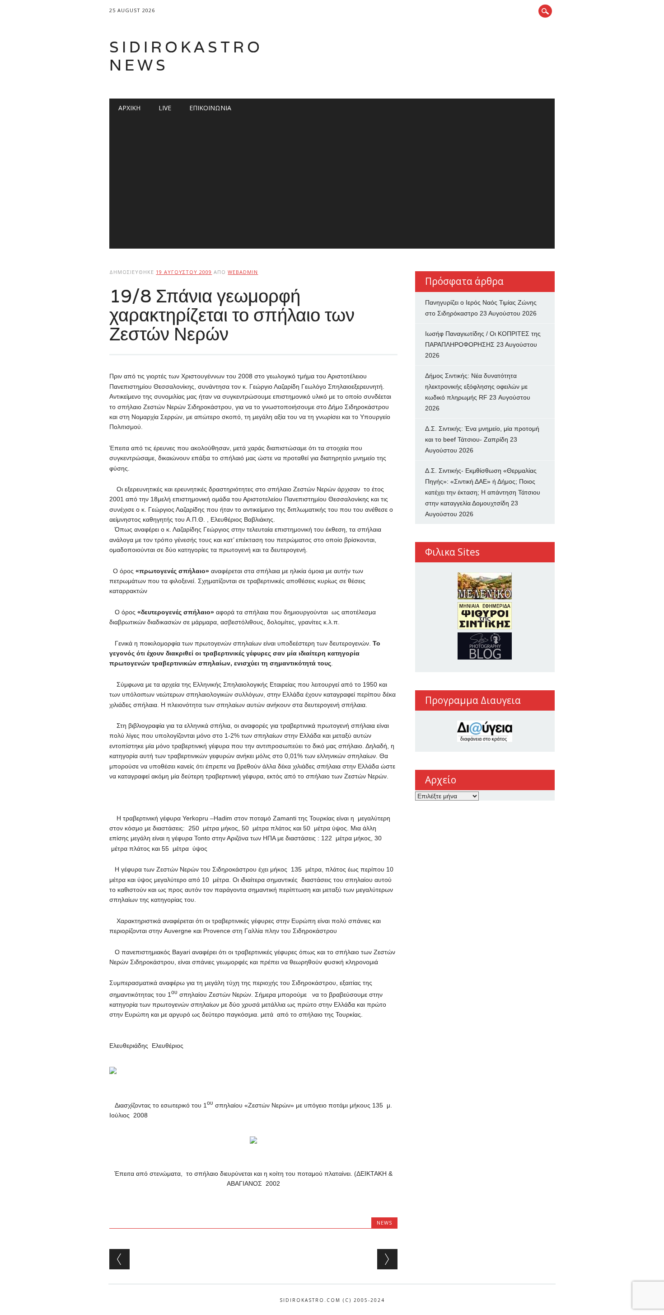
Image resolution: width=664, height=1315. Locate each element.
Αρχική (129, 108)
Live (165, 108)
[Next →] (387, 1259)
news (384, 1222)
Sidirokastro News (186, 56)
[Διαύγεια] (485, 731)
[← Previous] (119, 1259)
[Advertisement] (332, 185)
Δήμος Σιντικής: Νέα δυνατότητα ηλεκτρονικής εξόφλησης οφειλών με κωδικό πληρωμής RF (476, 386)
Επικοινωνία (210, 108)
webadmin (243, 272)
